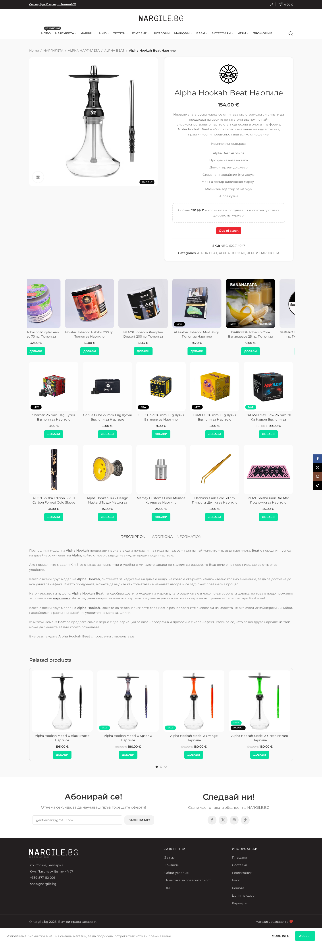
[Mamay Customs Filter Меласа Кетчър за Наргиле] (101, 469)
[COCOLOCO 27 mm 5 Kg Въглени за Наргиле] (127, 386)
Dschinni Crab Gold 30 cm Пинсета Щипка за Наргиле (155, 500)
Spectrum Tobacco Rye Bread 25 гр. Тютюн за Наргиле (268, 334)
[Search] (290, 33)
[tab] (133, 534)
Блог (236, 880)
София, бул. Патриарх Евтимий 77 (52, 4)
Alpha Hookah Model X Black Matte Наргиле (62, 738)
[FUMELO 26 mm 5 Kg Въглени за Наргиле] (288, 386)
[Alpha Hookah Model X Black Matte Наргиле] (62, 701)
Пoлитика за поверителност (187, 880)
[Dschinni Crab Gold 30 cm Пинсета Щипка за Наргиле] (155, 469)
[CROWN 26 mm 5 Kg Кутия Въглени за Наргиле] (234, 386)
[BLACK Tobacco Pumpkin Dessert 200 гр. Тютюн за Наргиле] (53, 303)
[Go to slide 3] (165, 767)
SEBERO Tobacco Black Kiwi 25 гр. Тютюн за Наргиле (214, 334)
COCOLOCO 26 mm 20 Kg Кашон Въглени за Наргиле (73, 417)
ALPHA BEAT (114, 50)
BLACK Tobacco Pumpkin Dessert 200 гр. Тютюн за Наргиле (53, 336)
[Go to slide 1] (157, 767)
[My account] (272, 4)
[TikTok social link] (245, 820)
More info (281, 936)
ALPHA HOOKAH (232, 253)
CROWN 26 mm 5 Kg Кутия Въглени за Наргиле (234, 417)
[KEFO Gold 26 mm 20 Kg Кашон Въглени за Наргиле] (181, 386)
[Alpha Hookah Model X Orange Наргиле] (194, 701)
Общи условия (176, 873)
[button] (53, 351)
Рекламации (242, 873)
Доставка (239, 865)
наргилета (61, 598)
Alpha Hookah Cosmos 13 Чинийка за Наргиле (262, 500)
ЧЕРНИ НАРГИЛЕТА (263, 253)
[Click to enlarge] (38, 177)
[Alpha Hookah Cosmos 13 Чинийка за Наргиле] (262, 469)
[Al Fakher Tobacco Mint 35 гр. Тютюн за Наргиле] (107, 303)
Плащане (239, 857)
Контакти (171, 865)
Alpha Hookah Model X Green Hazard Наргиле (259, 738)
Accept (305, 936)
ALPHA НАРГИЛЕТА (84, 50)
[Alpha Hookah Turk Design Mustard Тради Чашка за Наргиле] (48, 469)
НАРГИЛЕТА (53, 50)
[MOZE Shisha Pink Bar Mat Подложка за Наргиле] (209, 469)
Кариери (239, 903)
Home (34, 50)
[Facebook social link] (212, 820)
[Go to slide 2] (161, 767)
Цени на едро (243, 896)
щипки (125, 613)
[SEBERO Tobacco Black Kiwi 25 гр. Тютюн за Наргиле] (214, 303)
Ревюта (238, 888)
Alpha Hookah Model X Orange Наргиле (194, 738)
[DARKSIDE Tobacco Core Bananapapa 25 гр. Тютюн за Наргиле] (160, 303)
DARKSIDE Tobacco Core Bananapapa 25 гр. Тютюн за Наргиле (161, 336)
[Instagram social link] (234, 820)
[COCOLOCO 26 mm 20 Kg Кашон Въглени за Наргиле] (73, 386)
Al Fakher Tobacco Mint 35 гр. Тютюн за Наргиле (107, 334)
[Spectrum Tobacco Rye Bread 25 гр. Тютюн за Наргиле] (268, 303)
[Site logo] (161, 18)
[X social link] (223, 820)
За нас (169, 857)
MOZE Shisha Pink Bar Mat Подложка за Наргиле (209, 500)
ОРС (168, 888)
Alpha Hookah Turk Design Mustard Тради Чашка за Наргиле (48, 502)
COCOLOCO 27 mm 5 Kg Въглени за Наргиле (127, 417)
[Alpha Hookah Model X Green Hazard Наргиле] (259, 701)
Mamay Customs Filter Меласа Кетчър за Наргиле (102, 500)
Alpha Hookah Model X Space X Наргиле (128, 738)
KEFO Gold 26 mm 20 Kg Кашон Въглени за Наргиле (181, 417)
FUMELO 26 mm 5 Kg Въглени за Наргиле (288, 417)
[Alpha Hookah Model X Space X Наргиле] (128, 701)
